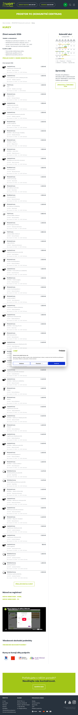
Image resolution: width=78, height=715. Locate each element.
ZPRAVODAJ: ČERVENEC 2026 (65, 85)
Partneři (5, 704)
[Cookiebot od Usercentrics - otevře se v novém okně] (59, 351)
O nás (4, 701)
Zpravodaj (34, 704)
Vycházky (65, 62)
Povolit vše (56, 363)
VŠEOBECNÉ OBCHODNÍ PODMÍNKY (15, 645)
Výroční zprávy (36, 703)
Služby (33, 701)
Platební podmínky (37, 708)
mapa (27, 704)
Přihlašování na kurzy (24, 584)
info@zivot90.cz (22, 708)
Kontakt (19, 697)
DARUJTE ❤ (65, 5)
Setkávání (59, 62)
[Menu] (74, 4)
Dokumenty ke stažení (38, 697)
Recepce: (47, 4)
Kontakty (5, 708)
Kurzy (33, 23)
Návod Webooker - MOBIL (12, 596)
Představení (62, 61)
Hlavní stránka (6, 23)
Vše (57, 61)
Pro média (5, 703)
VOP (33, 706)
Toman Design (72, 708)
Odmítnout (21, 363)
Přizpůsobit (38, 363)
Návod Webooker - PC (11, 599)
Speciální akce (72, 62)
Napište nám (39, 687)
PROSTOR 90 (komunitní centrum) (21, 23)
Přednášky (69, 61)
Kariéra (4, 706)
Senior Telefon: (27, 4)
